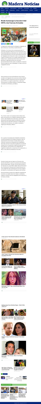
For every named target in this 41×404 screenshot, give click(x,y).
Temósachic (7, 8)
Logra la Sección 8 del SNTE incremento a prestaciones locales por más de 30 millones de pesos (14, 396)
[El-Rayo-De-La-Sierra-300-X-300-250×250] (34, 56)
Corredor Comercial (24, 10)
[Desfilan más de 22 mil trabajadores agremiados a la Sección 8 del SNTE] (23, 390)
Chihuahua (2, 12)
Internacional (12, 10)
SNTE (9, 12)
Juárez (7, 10)
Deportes (17, 10)
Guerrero (35, 8)
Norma (11, 25)
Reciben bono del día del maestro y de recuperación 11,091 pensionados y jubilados (5, 396)
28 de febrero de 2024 (5, 25)
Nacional (31, 10)
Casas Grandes (26, 8)
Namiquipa (2, 10)
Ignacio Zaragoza (13, 8)
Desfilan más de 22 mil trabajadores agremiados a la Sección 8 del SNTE (22, 395)
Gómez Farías (20, 8)
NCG (31, 8)
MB (6, 12)
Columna (36, 10)
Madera (2, 8)
